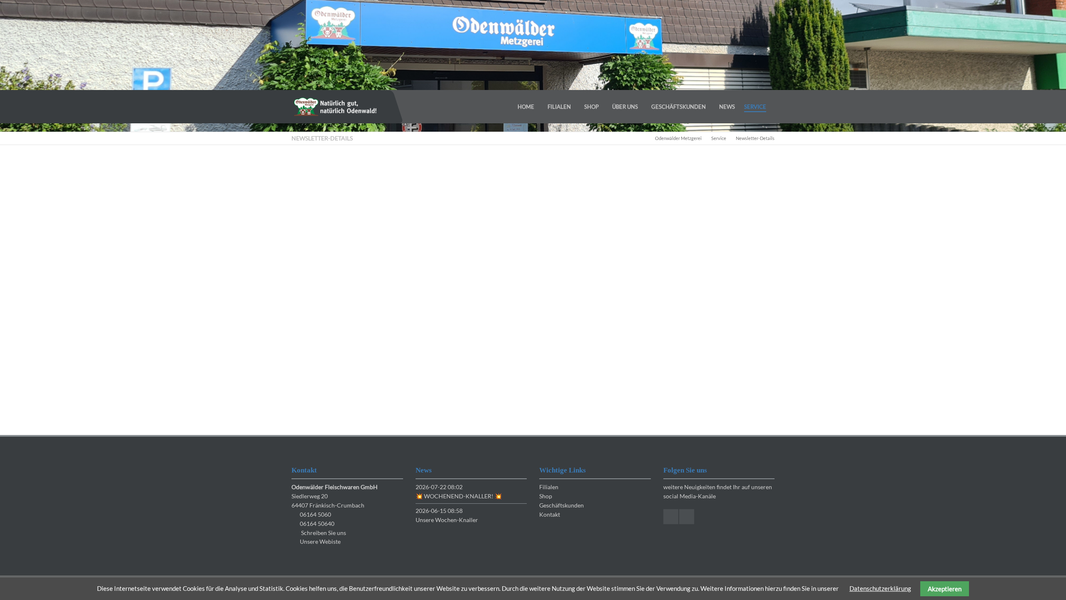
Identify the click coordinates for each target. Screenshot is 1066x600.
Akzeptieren (944, 588)
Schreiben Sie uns (323, 532)
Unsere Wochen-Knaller (447, 519)
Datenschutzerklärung (880, 588)
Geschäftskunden (561, 505)
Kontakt (549, 514)
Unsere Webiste (320, 541)
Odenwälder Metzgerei (678, 138)
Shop (545, 496)
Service (718, 138)
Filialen (548, 486)
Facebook (670, 516)
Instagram (686, 516)
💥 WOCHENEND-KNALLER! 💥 (459, 496)
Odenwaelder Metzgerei (335, 106)
